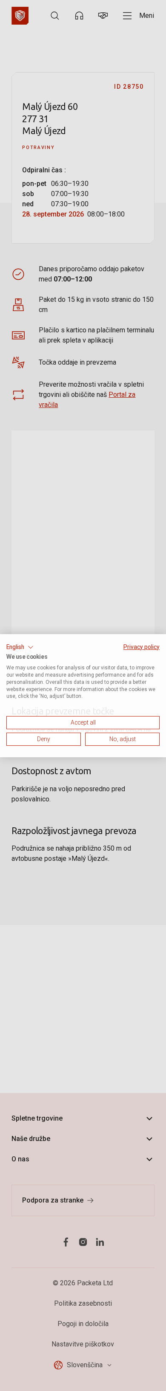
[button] (20, 647)
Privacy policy (141, 646)
